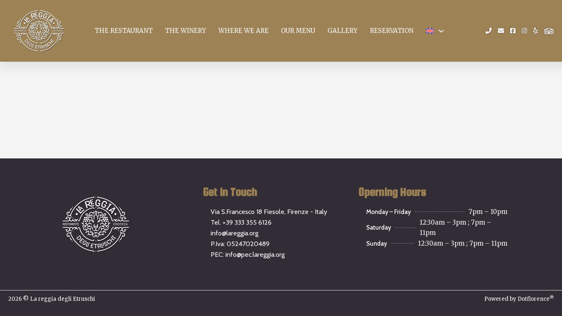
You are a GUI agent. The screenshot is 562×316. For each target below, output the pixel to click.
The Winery (185, 31)
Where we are (243, 31)
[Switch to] (430, 30)
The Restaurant (124, 31)
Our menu (298, 31)
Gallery (342, 31)
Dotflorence (536, 298)
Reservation (391, 31)
